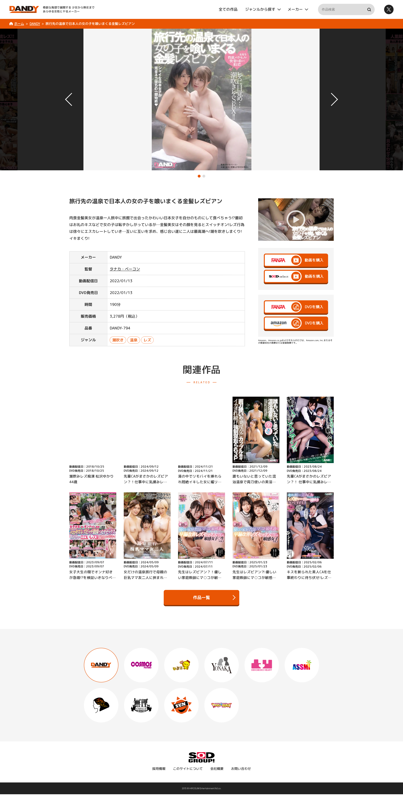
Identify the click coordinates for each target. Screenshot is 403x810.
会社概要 (216, 768)
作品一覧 (201, 597)
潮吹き (118, 340)
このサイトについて (188, 768)
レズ (147, 340)
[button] (199, 176)
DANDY (35, 23)
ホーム (19, 23)
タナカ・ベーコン (125, 269)
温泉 (133, 340)
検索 (369, 9)
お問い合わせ (241, 768)
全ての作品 (228, 9)
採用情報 (158, 768)
